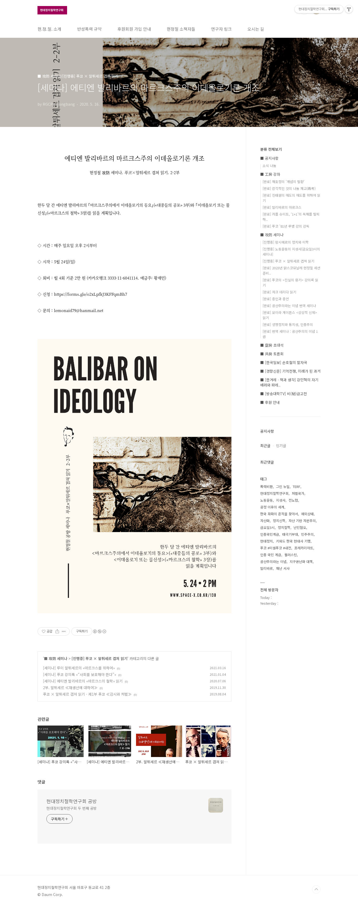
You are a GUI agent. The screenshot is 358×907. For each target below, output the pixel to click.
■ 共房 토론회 (272, 353)
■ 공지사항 (269, 158)
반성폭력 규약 (89, 29)
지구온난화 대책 (301, 561)
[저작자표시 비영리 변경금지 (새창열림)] (99, 631)
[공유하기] (57, 631)
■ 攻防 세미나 (55, 658)
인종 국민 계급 (270, 554)
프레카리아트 (303, 547)
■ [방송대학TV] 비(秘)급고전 (283, 393)
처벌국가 (298, 493)
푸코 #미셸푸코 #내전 (275, 547)
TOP (316, 889)
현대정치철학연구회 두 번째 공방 (71, 808)
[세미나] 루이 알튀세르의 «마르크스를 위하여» (79, 667)
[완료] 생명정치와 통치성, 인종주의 (288, 324)
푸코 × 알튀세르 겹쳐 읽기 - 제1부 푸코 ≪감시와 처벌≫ (87, 694)
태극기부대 (290, 534)
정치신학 (279, 520)
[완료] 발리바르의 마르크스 (282, 207)
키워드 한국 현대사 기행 (293, 541)
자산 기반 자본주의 (302, 520)
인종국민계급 (269, 534)
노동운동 (266, 500)
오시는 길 (255, 29)
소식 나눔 (269, 165)
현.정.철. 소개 (49, 29)
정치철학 (284, 527)
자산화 (265, 520)
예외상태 (307, 513)
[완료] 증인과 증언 (276, 298)
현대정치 (266, 541)
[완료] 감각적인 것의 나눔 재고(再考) (289, 188)
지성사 (280, 500)
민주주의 (307, 534)
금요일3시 (267, 527)
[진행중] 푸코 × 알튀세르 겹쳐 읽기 (99, 658)
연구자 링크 (221, 29)
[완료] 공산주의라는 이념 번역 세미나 (289, 305)
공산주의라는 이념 (273, 561)
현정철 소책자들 (181, 29)
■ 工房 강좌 (270, 174)
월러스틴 (290, 554)
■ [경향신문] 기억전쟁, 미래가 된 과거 (290, 371)
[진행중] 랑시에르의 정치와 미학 (286, 242)
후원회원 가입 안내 (134, 29)
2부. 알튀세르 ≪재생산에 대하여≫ (70, 687)
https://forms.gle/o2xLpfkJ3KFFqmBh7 (90, 294)
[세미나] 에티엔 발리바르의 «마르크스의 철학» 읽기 (83, 681)
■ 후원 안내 (270, 402)
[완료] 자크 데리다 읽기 (279, 291)
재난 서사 (283, 568)
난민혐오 (300, 527)
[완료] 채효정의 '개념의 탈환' (284, 181)
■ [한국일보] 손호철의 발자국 (283, 362)
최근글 (265, 445)
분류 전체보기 (271, 149)
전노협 (293, 500)
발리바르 (266, 568)
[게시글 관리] (64, 631)
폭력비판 (266, 486)
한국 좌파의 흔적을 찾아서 (279, 513)
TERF (296, 486)
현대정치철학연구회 (274, 493)
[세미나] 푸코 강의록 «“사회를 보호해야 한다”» (79, 674)
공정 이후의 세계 (272, 507)
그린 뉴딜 (283, 486)
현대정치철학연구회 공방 (71, 801)
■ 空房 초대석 (272, 345)
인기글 (281, 445)
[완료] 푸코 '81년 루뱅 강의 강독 (286, 226)
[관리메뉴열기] (349, 9)
